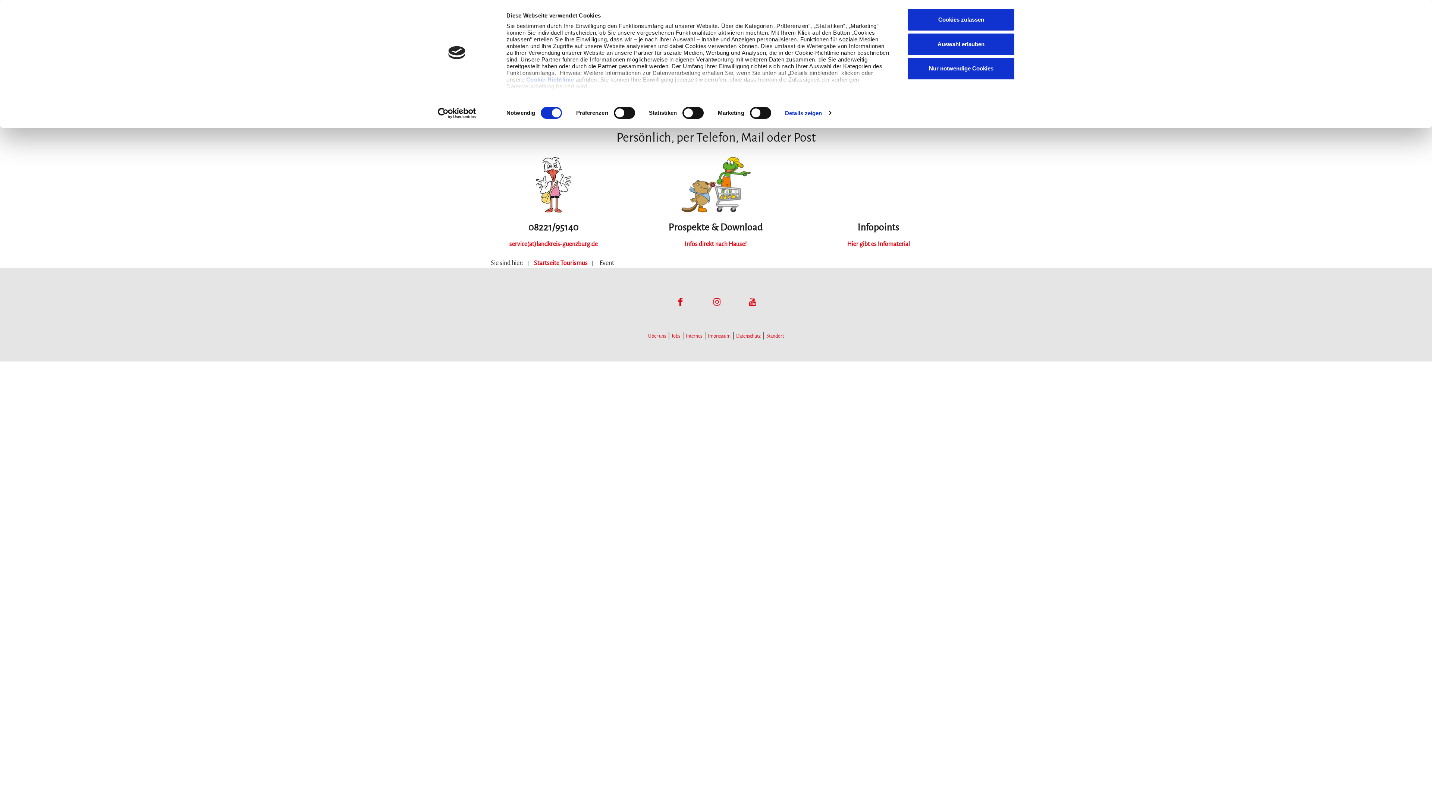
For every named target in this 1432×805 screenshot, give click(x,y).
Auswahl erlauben (961, 44)
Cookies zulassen (961, 19)
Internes (694, 336)
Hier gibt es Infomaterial (878, 244)
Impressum (719, 336)
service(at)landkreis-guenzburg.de (553, 244)
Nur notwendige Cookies (961, 68)
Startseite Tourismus (561, 263)
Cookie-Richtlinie (550, 79)
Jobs (676, 336)
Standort (775, 336)
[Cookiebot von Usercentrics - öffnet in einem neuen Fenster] (457, 113)
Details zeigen (803, 113)
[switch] (624, 113)
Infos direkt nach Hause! (716, 244)
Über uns (657, 336)
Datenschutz (748, 336)
